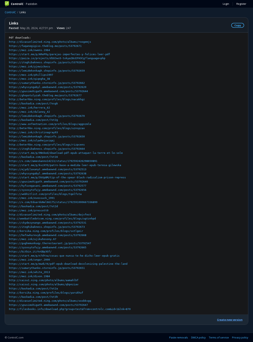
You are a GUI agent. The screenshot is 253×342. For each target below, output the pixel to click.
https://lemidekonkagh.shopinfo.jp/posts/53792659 (47, 70)
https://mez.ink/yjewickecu (29, 66)
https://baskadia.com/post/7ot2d (33, 206)
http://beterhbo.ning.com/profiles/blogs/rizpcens (47, 144)
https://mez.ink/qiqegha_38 (29, 78)
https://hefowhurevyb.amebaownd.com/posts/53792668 (47, 235)
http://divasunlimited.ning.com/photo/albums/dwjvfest (50, 214)
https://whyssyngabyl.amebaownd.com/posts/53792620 (47, 87)
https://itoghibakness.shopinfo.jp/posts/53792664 (47, 148)
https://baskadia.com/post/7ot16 (33, 156)
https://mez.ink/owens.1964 (29, 50)
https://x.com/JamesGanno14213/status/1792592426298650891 (53, 161)
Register (241, 4)
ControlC (10, 12)
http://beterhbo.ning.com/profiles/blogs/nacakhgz (47, 99)
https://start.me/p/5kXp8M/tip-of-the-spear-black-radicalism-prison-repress (67, 177)
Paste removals (178, 337)
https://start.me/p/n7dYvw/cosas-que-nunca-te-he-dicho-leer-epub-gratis (64, 255)
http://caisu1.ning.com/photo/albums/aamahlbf (43, 280)
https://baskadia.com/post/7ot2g (33, 119)
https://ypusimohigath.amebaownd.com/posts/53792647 (48, 304)
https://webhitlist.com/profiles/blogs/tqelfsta (45, 194)
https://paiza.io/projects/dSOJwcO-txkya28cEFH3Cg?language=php (57, 58)
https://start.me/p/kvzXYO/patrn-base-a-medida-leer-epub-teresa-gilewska (65, 165)
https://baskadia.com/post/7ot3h (33, 296)
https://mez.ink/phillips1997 (31, 74)
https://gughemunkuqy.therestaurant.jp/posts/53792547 (50, 243)
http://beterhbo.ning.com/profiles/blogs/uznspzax (47, 128)
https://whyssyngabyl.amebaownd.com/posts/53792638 (47, 173)
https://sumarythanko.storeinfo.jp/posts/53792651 (47, 267)
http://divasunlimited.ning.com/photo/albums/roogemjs (50, 41)
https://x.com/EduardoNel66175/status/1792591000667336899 (53, 202)
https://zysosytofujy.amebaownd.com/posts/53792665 (47, 247)
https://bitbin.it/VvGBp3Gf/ (30, 251)
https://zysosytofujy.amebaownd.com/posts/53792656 (47, 189)
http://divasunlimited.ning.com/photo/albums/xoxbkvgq (50, 300)
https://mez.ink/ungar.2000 (29, 259)
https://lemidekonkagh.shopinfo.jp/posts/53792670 (47, 115)
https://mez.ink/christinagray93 (33, 132)
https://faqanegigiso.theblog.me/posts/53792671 (45, 45)
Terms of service (219, 337)
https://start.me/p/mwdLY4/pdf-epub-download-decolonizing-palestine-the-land (68, 263)
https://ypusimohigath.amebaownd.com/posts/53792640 (48, 181)
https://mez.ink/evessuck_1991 (32, 198)
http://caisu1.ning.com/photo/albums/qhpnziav (43, 284)
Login (226, 4)
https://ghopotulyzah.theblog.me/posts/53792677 (45, 95)
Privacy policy (240, 337)
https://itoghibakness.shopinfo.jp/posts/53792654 (47, 62)
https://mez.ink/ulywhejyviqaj (32, 140)
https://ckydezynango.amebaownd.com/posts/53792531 (47, 222)
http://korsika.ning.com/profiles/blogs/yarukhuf (46, 292)
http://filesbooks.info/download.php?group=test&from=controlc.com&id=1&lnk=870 (70, 309)
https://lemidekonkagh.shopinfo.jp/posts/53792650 (47, 136)
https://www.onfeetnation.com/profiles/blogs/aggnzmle (50, 124)
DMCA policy (198, 337)
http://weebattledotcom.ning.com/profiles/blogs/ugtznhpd (52, 218)
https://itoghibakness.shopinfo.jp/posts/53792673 (47, 226)
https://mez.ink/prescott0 (28, 210)
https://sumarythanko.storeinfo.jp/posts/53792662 (47, 82)
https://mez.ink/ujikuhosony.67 (32, 239)
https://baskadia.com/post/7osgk (33, 103)
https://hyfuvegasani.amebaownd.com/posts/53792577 (47, 185)
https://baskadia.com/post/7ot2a (33, 288)
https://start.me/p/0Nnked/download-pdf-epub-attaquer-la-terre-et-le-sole (66, 152)
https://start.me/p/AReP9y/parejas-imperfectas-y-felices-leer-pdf (59, 54)
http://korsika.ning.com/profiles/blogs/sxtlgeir (46, 231)
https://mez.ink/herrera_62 (29, 107)
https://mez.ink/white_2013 (29, 272)
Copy (237, 25)
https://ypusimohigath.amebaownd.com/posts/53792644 (48, 91)
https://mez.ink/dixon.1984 (29, 276)
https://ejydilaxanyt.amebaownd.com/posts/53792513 (47, 169)
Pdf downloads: (70, 173)
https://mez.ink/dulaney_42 (29, 111)
